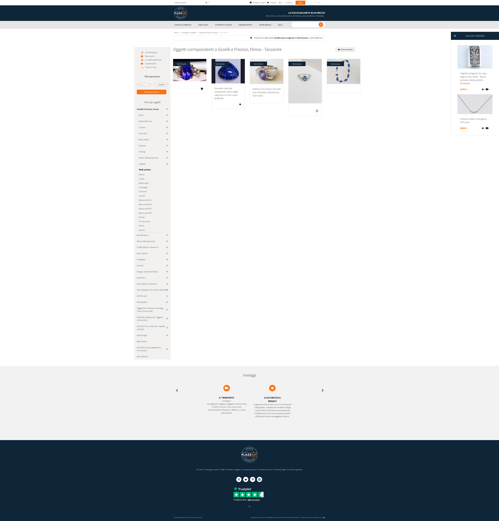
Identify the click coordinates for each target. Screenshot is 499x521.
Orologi (142, 151)
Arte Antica (141, 277)
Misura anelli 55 (145, 208)
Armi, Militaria (142, 356)
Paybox (316, 517)
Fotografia (141, 259)
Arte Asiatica (142, 302)
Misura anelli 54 (145, 204)
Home (176, 32)
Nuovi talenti (142, 253)
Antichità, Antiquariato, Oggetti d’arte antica (150, 318)
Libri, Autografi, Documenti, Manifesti (152, 289)
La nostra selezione (153, 59)
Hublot (142, 174)
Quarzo (142, 230)
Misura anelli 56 (145, 213)
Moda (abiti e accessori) (147, 284)
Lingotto (142, 163)
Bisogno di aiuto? (212, 469)
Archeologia (142, 335)
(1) (250, 506)
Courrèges (143, 187)
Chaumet (143, 191)
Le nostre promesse (249, 469)
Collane (142, 127)
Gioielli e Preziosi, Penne (208, 32)
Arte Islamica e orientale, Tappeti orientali (151, 327)
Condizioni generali (295, 469)
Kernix (321, 517)
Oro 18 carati (144, 221)
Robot (141, 225)
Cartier (142, 178)
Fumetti (140, 265)
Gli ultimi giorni (151, 52)
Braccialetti (144, 139)
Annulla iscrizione (265, 469)
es (322, 2)
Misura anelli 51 (145, 200)
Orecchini (143, 133)
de (315, 2)
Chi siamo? (200, 469)
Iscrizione (289, 2)
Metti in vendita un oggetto (231, 469)
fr (308, 2)
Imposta (142, 145)
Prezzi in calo (150, 67)
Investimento (150, 63)
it (318, 2)
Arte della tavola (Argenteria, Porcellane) (149, 349)
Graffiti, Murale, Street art (147, 247)
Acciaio (142, 217)
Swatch (142, 195)
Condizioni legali (280, 469)
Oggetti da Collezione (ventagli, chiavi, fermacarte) (150, 309)
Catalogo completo (189, 32)
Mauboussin (144, 183)
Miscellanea (142, 341)
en (312, 2)
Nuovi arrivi (149, 56)
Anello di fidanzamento (148, 157)
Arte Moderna (142, 235)
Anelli (141, 115)
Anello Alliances (145, 121)
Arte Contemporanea (146, 241)
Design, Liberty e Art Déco (147, 271)
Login (300, 2)
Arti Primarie (142, 296)
